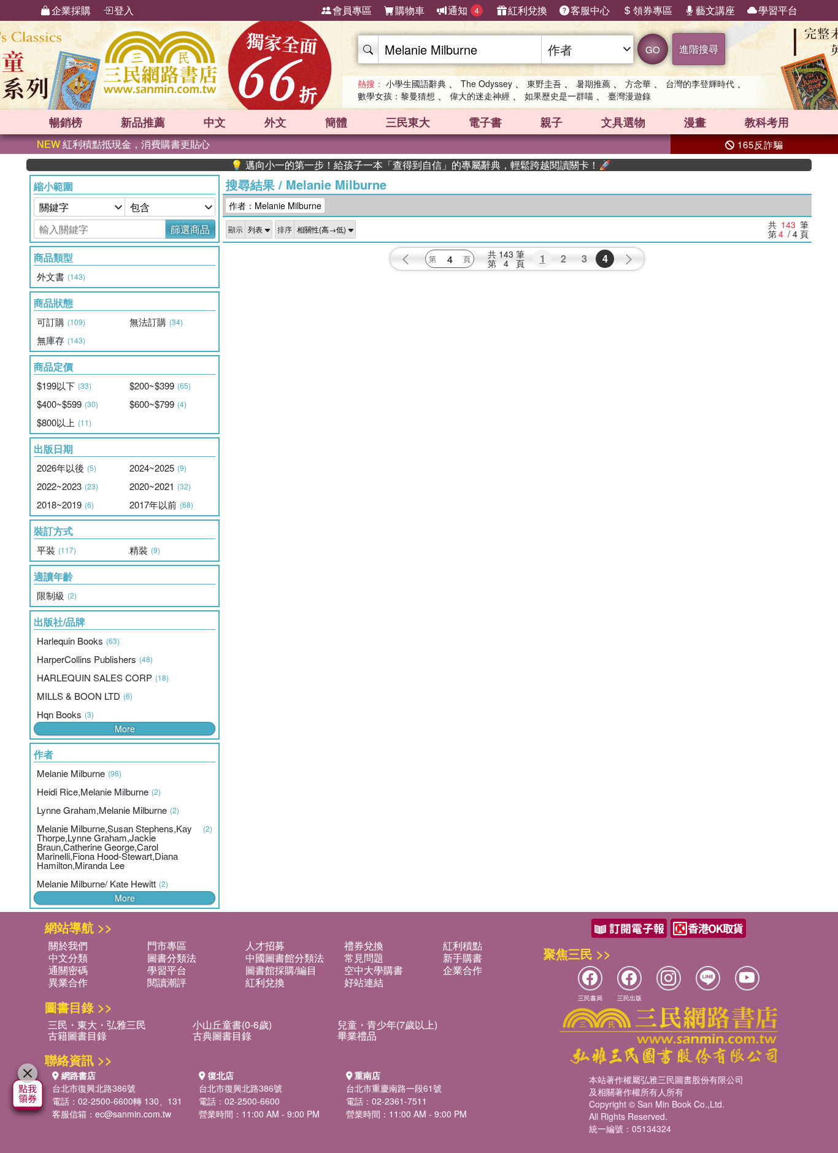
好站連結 (363, 982)
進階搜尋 (698, 49)
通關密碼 (68, 970)
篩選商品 (190, 229)
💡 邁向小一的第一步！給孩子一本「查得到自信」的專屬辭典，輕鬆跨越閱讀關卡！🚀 (396, 165)
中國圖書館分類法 (284, 958)
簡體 (336, 122)
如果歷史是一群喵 (559, 96)
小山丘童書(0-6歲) (232, 1024)
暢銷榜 (65, 122)
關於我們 (68, 945)
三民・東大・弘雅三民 (97, 1024)
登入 (124, 10)
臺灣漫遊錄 (629, 96)
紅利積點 (462, 945)
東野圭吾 (544, 83)
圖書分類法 (171, 958)
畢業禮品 (357, 1036)
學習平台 (778, 10)
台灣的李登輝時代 (700, 83)
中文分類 (68, 958)
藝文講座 (715, 10)
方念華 (638, 83)
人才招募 (265, 945)
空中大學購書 (373, 970)
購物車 (410, 10)
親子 (551, 122)
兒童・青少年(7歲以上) (387, 1024)
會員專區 (352, 10)
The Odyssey (486, 83)
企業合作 (462, 970)
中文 (215, 122)
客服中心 (590, 10)
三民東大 (408, 122)
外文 (275, 122)
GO (652, 49)
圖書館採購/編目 (281, 970)
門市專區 (166, 945)
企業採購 (71, 10)
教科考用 (767, 122)
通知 (463, 10)
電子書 (485, 122)
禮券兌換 (363, 945)
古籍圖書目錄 (77, 1036)
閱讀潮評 (166, 982)
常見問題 (363, 958)
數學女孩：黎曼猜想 (396, 96)
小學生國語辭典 (416, 83)
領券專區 (652, 10)
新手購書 (462, 958)
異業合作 (68, 982)
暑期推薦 (593, 83)
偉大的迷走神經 (480, 96)
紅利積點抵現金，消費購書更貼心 (123, 144)
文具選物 (623, 122)
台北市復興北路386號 (94, 1088)
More (125, 728)
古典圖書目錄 (222, 1036)
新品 (143, 122)
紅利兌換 (527, 10)
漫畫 (695, 122)
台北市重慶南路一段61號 (394, 1088)
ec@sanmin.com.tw (133, 1114)
